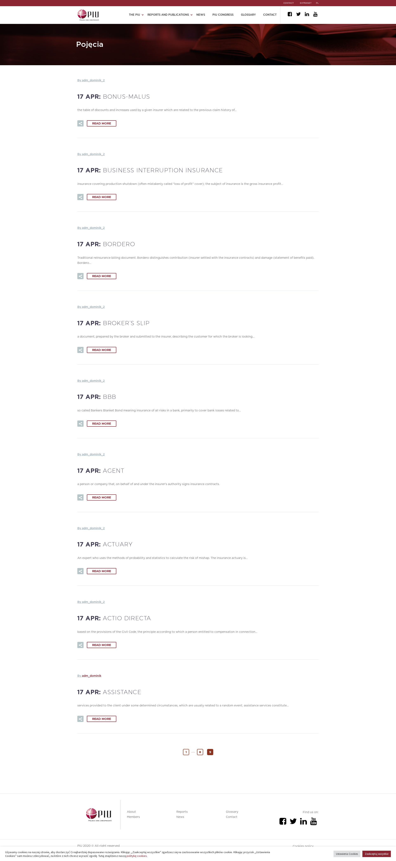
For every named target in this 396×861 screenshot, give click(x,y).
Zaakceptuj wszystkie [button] (376, 854)
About (131, 811)
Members (133, 817)
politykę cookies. (136, 856)
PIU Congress (222, 15)
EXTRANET (305, 3)
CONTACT (288, 3)
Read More (101, 123)
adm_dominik (91, 675)
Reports (182, 811)
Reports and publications (168, 15)
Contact (270, 15)
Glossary (248, 15)
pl (317, 3)
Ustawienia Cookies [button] (347, 854)
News (200, 15)
